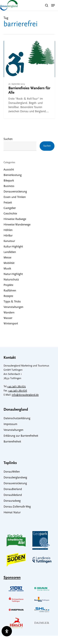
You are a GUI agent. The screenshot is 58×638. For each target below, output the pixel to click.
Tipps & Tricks (12, 301)
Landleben (10, 252)
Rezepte (8, 296)
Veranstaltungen (13, 307)
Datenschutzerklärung (17, 418)
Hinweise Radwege (15, 219)
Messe (7, 257)
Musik (7, 268)
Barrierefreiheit (12, 441)
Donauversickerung (15, 191)
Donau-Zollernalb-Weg (17, 506)
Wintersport (11, 323)
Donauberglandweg (15, 477)
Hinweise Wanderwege (17, 224)
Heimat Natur (12, 512)
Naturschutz (11, 279)
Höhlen (8, 230)
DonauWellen (12, 471)
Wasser (8, 318)
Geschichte (10, 213)
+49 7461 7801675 (16, 386)
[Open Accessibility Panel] (7, 631)
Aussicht (9, 169)
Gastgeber (10, 208)
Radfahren (10, 290)
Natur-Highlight (13, 274)
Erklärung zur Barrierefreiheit (21, 436)
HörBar (8, 235)
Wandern (14, 46)
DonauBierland (13, 489)
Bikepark (9, 180)
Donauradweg (12, 501)
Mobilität (9, 263)
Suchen (8, 139)
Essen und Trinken (15, 197)
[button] (53, 5)
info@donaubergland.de (25, 395)
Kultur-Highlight (13, 246)
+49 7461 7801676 (17, 390)
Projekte (8, 285)
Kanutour (9, 241)
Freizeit (8, 202)
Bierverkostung (13, 175)
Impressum (10, 424)
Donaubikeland (13, 495)
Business (9, 186)
